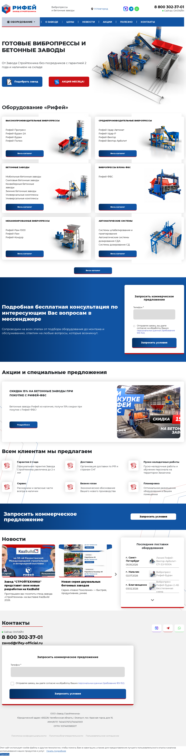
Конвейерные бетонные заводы (20, 186)
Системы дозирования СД (114, 244)
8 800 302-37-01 (169, 7)
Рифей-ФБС (106, 176)
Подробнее (23, 425)
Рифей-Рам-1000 (16, 230)
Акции (107, 22)
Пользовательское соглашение (102, 736)
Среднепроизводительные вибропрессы (125, 120)
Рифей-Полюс (14, 140)
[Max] (125, 9)
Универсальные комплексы (22, 194)
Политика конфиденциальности (29, 736)
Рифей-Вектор (107, 137)
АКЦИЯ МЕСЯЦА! (73, 81)
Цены (70, 22)
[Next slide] (116, 574)
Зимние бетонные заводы (21, 191)
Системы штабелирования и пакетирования (116, 232)
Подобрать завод (26, 81)
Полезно (126, 22)
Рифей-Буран (14, 137)
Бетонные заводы (17, 167)
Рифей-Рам (12, 233)
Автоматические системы (115, 221)
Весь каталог (24, 153)
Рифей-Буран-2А (16, 133)
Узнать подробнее (56, 751)
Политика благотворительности (66, 736)
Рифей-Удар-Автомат (111, 130)
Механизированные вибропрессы (28, 221)
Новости (88, 22)
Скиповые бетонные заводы (22, 180)
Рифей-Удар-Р (107, 133)
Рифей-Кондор (14, 237)
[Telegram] (131, 9)
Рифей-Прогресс (16, 130)
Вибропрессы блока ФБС (115, 167)
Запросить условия (153, 516)
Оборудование (22, 22)
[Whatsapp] (137, 9)
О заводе (51, 22)
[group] (152, 561)
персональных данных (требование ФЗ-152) (101, 683)
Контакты (148, 22)
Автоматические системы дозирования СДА (114, 239)
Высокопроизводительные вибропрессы (33, 120)
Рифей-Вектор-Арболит (113, 140)
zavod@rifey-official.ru (22, 643)
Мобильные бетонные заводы (23, 176)
